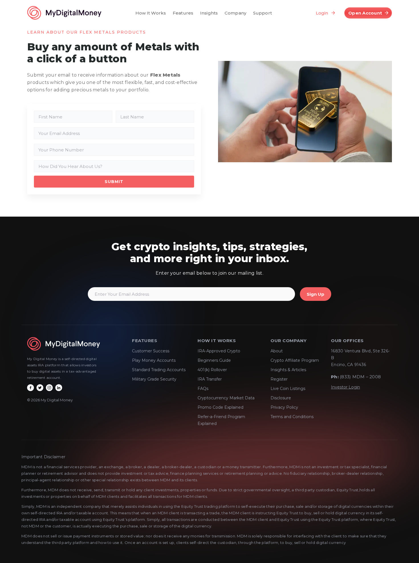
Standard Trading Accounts (159, 369)
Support (262, 13)
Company (235, 13)
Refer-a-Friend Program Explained (221, 420)
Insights (209, 13)
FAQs (203, 388)
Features (183, 13)
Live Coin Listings (287, 388)
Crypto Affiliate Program (294, 360)
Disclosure (280, 397)
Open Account (365, 13)
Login (322, 12)
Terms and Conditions (292, 416)
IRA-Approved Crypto (219, 351)
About (276, 351)
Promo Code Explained (220, 407)
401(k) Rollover (212, 369)
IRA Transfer (210, 379)
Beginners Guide (214, 360)
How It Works (150, 13)
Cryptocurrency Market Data (226, 397)
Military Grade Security (154, 379)
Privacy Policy (284, 407)
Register (279, 379)
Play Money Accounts (154, 360)
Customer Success (150, 351)
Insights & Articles (288, 369)
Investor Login (345, 387)
